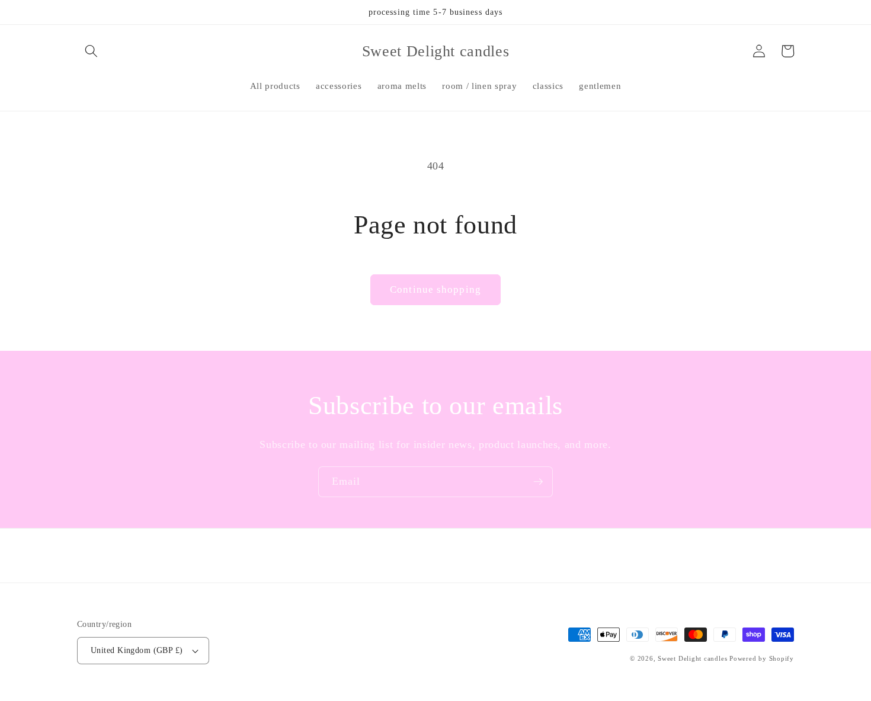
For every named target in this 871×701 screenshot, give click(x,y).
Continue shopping (435, 289)
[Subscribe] (538, 481)
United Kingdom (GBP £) (137, 650)
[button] (91, 51)
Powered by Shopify (761, 658)
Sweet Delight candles (692, 658)
